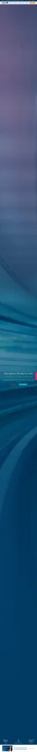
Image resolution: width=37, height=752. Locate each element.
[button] (33, 0)
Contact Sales (13, 384)
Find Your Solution (23, 384)
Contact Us (32, 2)
